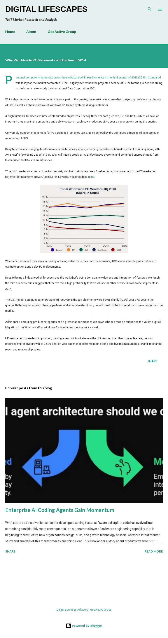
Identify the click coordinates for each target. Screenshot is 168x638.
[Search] (149, 8)
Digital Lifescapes (46, 9)
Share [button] (152, 361)
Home (10, 31)
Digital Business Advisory (72, 609)
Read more (154, 551)
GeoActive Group (62, 31)
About (31, 31)
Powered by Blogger (86, 626)
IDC (93, 176)
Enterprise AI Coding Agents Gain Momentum (59, 510)
